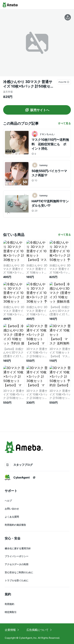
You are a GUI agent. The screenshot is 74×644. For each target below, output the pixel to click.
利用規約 (9, 604)
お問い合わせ (12, 508)
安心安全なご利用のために (19, 572)
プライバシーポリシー (16, 556)
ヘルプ (8, 500)
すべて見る (64, 123)
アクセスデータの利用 (16, 564)
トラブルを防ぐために (16, 580)
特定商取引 (11, 612)
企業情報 (10, 629)
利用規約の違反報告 (15, 524)
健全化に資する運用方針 (18, 548)
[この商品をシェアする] (68, 17)
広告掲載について (37, 629)
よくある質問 (12, 516)
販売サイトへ (39, 110)
